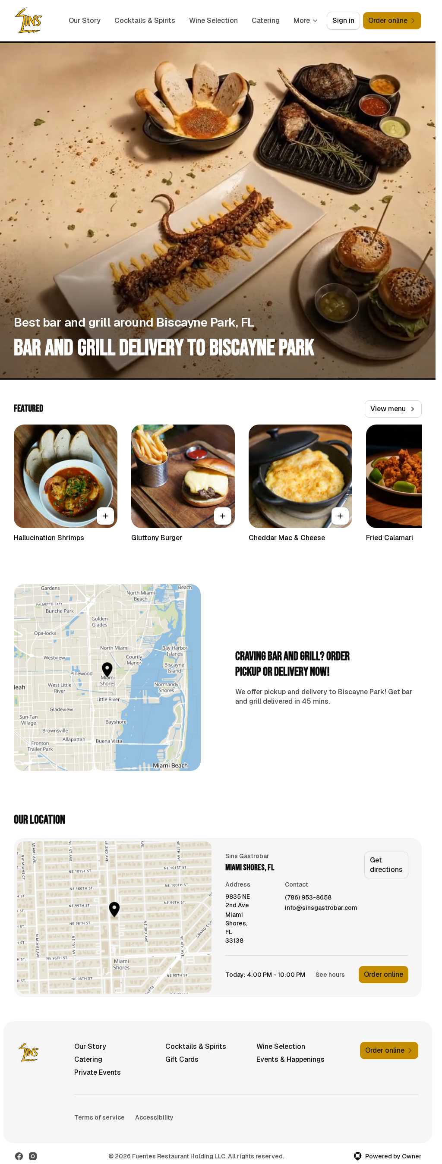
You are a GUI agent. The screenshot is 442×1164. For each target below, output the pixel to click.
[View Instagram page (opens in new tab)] (33, 1156)
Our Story (85, 20)
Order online (383, 974)
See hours (330, 974)
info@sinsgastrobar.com (321, 908)
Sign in (343, 20)
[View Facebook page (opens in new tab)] (19, 1156)
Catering (266, 20)
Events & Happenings (290, 1059)
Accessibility (154, 1117)
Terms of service (99, 1117)
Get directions (386, 865)
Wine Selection (213, 20)
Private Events (97, 1072)
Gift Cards (182, 1059)
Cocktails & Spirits (144, 20)
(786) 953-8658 (308, 897)
